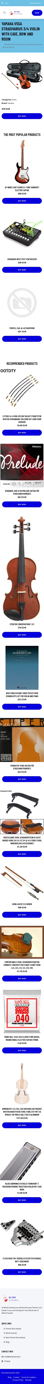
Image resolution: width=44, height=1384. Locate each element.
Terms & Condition (28, 1377)
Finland (6, 3)
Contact (16, 1377)
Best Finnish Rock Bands (15, 1337)
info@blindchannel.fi (35, 3)
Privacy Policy (18, 1380)
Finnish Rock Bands (13, 1329)
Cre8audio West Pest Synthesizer (22, 259)
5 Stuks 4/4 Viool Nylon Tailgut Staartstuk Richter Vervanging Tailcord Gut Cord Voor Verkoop (22, 419)
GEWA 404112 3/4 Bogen (22, 904)
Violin (14, 99)
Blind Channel (11, 1333)
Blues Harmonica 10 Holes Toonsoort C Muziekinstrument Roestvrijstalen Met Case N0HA (22, 1186)
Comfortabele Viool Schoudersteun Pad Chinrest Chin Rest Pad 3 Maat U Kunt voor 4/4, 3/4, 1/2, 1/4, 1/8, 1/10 (22, 965)
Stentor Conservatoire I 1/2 (22, 624)
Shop (37, 13)
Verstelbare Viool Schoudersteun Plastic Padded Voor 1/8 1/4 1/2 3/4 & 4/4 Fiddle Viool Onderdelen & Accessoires (22, 840)
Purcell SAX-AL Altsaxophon (22, 328)
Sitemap (28, 1380)
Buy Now (22, 116)
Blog (7, 1342)
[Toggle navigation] (4, 13)
